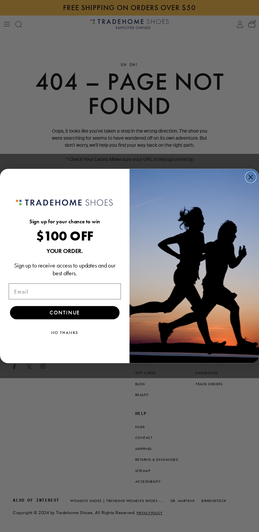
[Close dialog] (251, 177)
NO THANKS (65, 333)
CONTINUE (65, 312)
